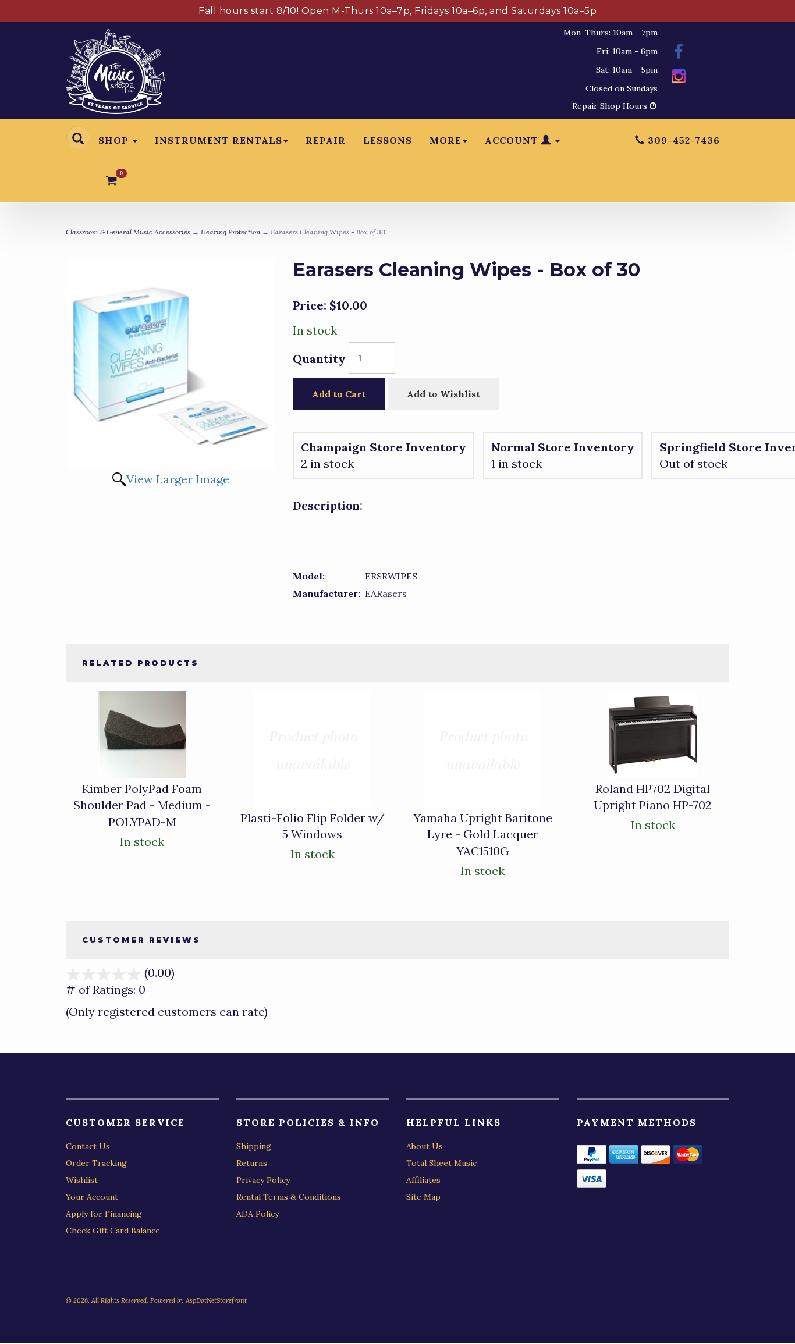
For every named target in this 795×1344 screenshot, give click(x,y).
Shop (115, 140)
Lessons (387, 140)
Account (513, 140)
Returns (251, 1163)
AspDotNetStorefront (216, 1300)
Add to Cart (338, 394)
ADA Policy (257, 1213)
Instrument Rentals (218, 140)
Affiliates (423, 1180)
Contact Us (88, 1146)
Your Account (92, 1197)
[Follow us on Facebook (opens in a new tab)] (678, 53)
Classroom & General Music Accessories (128, 231)
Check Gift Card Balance (113, 1230)
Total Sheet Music (441, 1163)
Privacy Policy (263, 1180)
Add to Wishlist (443, 394)
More (446, 140)
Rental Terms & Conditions (288, 1197)
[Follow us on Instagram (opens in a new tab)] (679, 78)
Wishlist (82, 1180)
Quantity (319, 358)
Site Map (423, 1197)
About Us (424, 1146)
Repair (326, 140)
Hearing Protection (230, 231)
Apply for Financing (104, 1213)
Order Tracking (96, 1163)
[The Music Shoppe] (115, 74)
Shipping (253, 1146)
